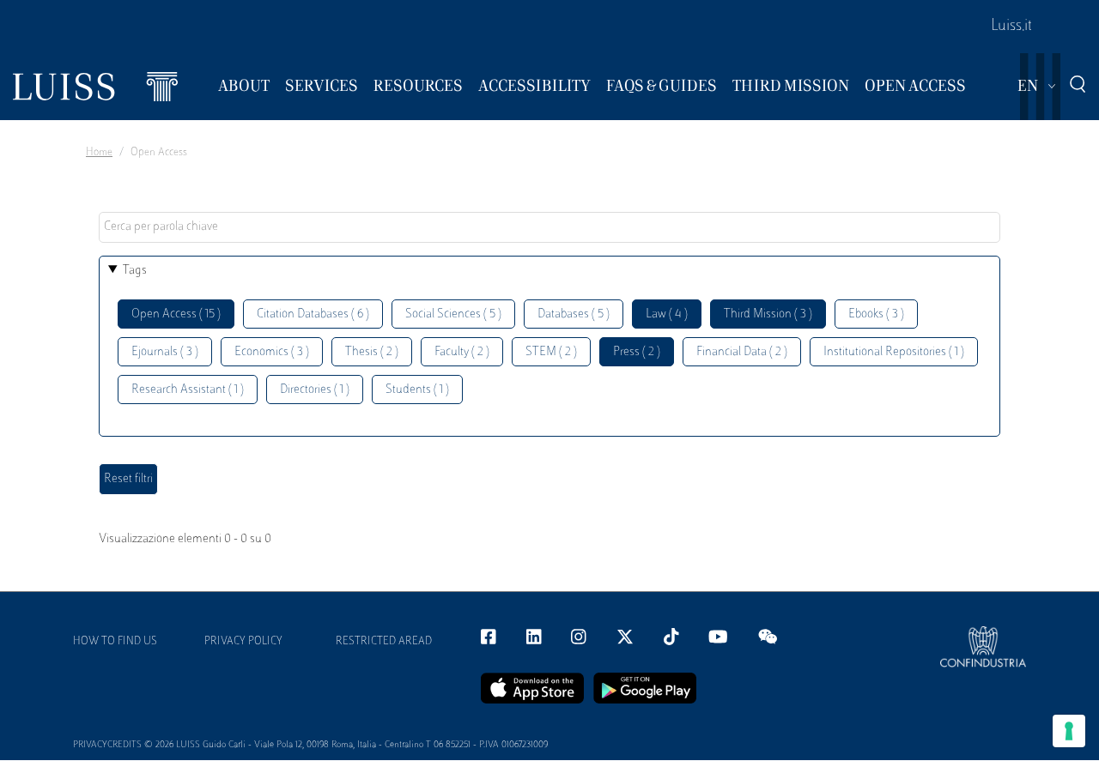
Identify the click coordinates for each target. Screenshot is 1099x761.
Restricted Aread (384, 642)
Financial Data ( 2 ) (741, 352)
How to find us (115, 642)
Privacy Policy (243, 642)
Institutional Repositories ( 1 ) (893, 352)
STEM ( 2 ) (551, 352)
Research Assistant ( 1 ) (187, 390)
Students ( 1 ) (417, 390)
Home (99, 153)
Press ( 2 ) (636, 352)
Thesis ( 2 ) (371, 352)
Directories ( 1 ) (314, 390)
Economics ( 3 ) (271, 352)
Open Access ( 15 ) (176, 314)
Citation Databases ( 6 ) (313, 314)
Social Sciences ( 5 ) (453, 314)
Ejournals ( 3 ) (164, 352)
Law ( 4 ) (667, 314)
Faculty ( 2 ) (461, 352)
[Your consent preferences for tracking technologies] (1069, 731)
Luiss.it (1011, 26)
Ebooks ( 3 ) (876, 314)
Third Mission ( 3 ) (768, 314)
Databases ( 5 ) (573, 314)
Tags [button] (135, 270)
